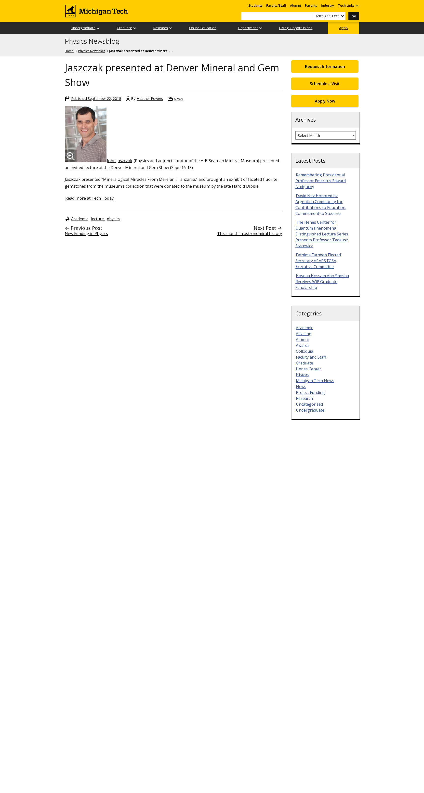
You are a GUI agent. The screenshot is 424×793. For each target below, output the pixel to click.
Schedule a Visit (325, 83)
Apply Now (325, 101)
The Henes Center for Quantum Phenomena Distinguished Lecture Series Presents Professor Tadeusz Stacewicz (321, 234)
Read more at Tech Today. (89, 198)
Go (353, 16)
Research (160, 28)
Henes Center (308, 369)
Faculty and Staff (311, 357)
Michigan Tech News (315, 380)
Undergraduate (83, 28)
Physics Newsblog (92, 41)
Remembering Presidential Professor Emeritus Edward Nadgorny (320, 180)
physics (113, 219)
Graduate (124, 28)
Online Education (202, 28)
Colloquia (304, 351)
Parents (311, 5)
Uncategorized (309, 404)
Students (255, 5)
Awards (302, 345)
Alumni (295, 5)
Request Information (325, 66)
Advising (303, 333)
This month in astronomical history (249, 233)
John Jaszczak (119, 160)
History (302, 374)
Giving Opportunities (295, 28)
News (178, 99)
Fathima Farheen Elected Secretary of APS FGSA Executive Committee (318, 260)
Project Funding (310, 392)
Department (248, 28)
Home (69, 51)
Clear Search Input (310, 16)
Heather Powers (150, 98)
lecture (97, 219)
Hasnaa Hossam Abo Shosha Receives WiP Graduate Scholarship (322, 281)
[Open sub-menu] (356, 5)
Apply (343, 28)
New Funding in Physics (86, 233)
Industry (327, 5)
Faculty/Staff (276, 5)
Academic (79, 219)
